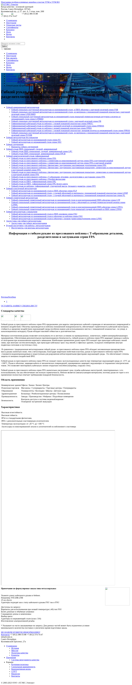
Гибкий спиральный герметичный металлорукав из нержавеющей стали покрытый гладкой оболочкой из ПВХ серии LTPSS (66, 209)
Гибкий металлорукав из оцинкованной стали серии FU (36, 140)
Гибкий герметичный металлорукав (22, 198)
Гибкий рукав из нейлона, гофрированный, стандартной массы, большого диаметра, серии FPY (53, 186)
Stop (14, 297)
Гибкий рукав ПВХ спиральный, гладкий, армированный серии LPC (41, 151)
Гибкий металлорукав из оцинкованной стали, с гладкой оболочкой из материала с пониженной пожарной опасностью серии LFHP (69, 193)
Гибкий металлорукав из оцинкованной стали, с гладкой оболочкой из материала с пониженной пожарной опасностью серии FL (68, 195)
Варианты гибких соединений (24, 147)
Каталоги (10, 30)
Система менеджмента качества (25, 660)
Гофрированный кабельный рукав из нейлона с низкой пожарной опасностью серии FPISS (51, 128)
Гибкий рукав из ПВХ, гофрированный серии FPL (33, 181)
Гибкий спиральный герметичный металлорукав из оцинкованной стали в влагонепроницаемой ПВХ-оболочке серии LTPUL (67, 207)
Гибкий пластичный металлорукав (21, 188)
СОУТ (14, 671)
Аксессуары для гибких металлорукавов (29, 223)
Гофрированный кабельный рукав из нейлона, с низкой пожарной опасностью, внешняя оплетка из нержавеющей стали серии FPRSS (70, 130)
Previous (4, 297)
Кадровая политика (19, 664)
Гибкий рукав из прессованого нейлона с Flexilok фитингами (38, 179)
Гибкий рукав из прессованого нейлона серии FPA (33, 158)
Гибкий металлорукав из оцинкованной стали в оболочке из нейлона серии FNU (47, 216)
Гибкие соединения (14, 144)
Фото (8, 32)
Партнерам (11, 657)
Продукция (11, 23)
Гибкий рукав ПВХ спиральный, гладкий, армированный (31, 149)
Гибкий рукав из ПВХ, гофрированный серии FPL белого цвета (39, 184)
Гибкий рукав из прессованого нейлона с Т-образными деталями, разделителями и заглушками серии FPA (58, 177)
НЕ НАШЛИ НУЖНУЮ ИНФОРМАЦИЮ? (20, 632)
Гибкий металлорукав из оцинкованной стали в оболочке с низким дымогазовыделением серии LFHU (56, 219)
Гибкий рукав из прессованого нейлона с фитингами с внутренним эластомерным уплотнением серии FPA (58, 165)
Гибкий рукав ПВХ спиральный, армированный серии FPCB (38, 154)
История (15, 648)
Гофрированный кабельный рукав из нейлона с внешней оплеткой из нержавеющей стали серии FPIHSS (57, 126)
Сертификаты (12, 27)
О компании (11, 20)
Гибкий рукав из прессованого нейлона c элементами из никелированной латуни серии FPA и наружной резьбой (61, 163)
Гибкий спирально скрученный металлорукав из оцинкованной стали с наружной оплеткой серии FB (56, 121)
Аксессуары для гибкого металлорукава (23, 221)
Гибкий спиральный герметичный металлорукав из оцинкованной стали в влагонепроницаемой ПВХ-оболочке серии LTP (65, 200)
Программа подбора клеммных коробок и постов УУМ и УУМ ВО (30, 2)
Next (10, 297)
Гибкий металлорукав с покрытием (21, 212)
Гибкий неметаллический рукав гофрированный (27, 156)
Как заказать (11, 58)
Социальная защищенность (23, 667)
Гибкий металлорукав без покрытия (22, 137)
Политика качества (19, 653)
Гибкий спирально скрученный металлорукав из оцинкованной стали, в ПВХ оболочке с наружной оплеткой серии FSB (64, 110)
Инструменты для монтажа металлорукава (30, 228)
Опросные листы (13, 25)
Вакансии (15, 674)
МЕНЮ (7, 49)
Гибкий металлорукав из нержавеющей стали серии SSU (36, 142)
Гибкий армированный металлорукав (22, 107)
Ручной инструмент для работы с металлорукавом (28, 225)
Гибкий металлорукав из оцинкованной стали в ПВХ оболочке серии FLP (44, 191)
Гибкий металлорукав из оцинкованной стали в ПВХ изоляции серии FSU (44, 214)
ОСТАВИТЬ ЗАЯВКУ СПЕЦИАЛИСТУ (19, 306)
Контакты (10, 37)
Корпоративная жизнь (21, 669)
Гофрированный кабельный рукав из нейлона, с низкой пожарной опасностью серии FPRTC (52, 123)
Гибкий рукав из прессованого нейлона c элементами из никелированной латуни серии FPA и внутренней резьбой (62, 161)
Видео (9, 34)
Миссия (14, 650)
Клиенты (15, 655)
